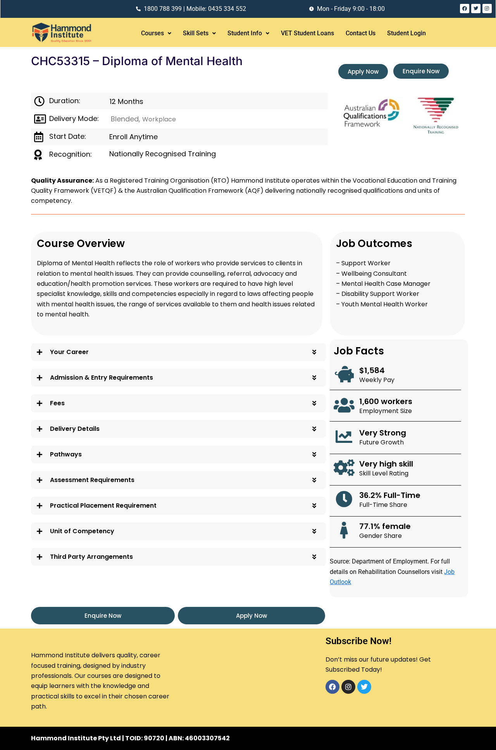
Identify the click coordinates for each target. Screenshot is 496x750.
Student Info (244, 33)
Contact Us (360, 33)
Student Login (406, 33)
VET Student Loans (307, 33)
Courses (152, 33)
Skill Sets (195, 33)
